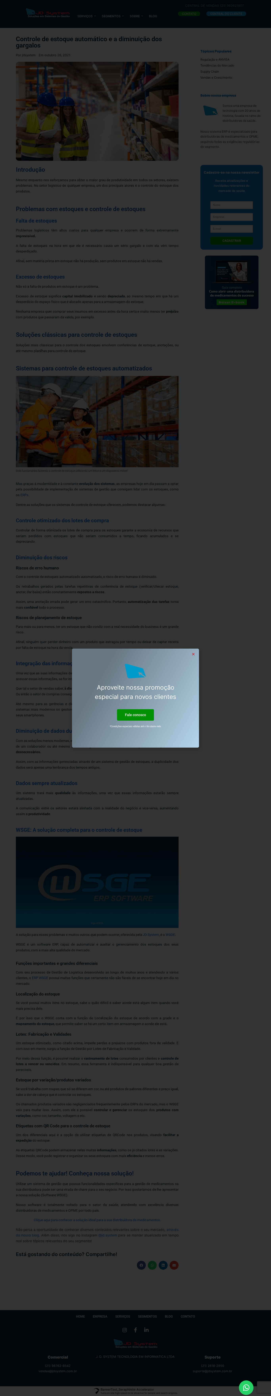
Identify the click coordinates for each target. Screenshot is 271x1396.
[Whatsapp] (246, 1388)
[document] (135, 698)
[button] (135, 715)
